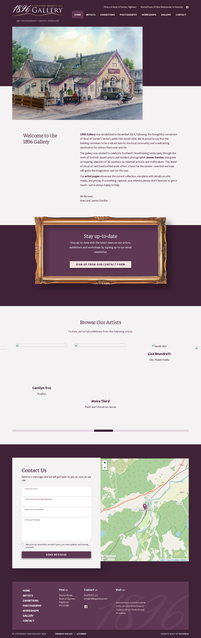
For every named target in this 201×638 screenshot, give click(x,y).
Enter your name (31, 489)
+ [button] (105, 463)
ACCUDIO (184, 634)
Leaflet (162, 560)
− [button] (105, 467)
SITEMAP (81, 634)
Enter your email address (34, 509)
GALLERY (166, 14)
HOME (77, 14)
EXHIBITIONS (107, 14)
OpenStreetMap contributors (178, 560)
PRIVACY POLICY (64, 634)
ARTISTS (90, 14)
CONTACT (181, 14)
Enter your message (32, 520)
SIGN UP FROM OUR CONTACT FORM (100, 264)
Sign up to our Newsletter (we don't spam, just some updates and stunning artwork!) (56, 546)
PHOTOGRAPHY (128, 14)
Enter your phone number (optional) (38, 499)
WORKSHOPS (149, 14)
